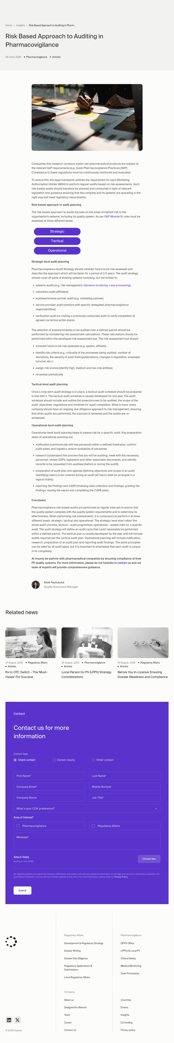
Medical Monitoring (131, 966)
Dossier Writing (72, 950)
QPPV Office (127, 943)
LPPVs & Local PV (130, 950)
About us (69, 1000)
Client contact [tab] (26, 759)
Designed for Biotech (75, 1007)
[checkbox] (87, 826)
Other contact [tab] (105, 759)
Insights (20, 25)
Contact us (70, 1030)
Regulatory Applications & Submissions (78, 968)
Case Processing (130, 973)
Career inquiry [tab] (66, 759)
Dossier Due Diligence (76, 958)
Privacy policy (128, 1030)
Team (67, 1015)
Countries (126, 1000)
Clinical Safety (128, 958)
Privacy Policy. (121, 877)
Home (8, 25)
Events (124, 1007)
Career (68, 1022)
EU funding (126, 1022)
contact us (124, 562)
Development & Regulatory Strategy (83, 943)
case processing (119, 285)
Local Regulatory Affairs (77, 977)
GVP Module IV (113, 216)
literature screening (96, 285)
